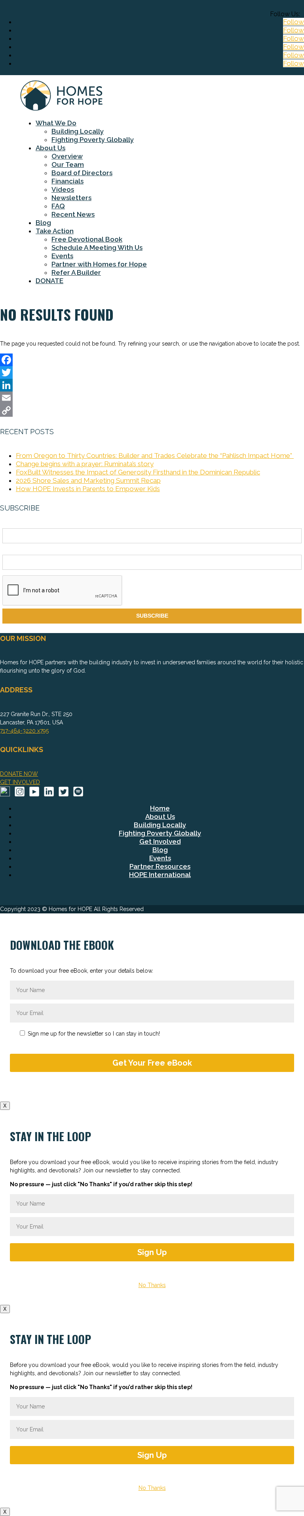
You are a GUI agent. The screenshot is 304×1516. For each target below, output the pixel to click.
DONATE (49, 281)
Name (9, 524)
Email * (11, 550)
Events (62, 256)
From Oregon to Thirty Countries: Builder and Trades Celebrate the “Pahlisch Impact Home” (155, 455)
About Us (50, 148)
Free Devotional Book (86, 239)
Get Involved (160, 841)
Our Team (67, 164)
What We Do (56, 123)
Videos (62, 189)
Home (160, 808)
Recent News (73, 214)
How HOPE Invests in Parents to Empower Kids (88, 489)
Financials (67, 181)
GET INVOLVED (20, 782)
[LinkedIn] (152, 385)
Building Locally (77, 131)
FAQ (58, 206)
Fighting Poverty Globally (92, 140)
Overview (67, 156)
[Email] (152, 397)
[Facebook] (152, 359)
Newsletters (71, 198)
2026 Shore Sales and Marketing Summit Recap (88, 480)
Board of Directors (81, 173)
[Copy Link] (152, 410)
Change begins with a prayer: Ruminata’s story (85, 464)
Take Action (55, 231)
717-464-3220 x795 (24, 731)
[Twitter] (152, 372)
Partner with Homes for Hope (99, 264)
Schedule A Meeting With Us (96, 247)
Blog (43, 223)
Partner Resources (159, 866)
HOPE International (160, 875)
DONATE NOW (19, 774)
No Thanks (152, 1285)
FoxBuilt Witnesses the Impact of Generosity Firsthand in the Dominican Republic (138, 472)
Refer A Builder (76, 272)
